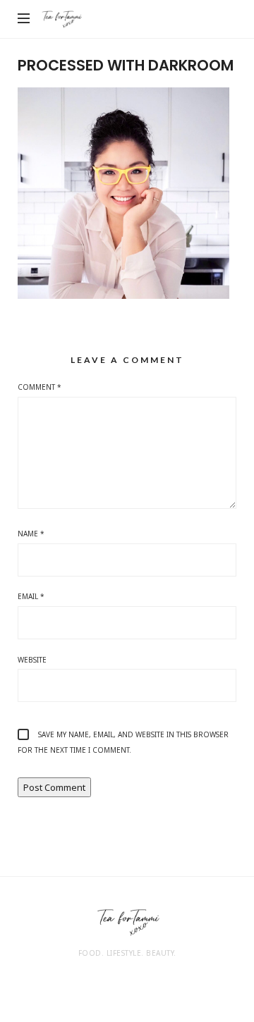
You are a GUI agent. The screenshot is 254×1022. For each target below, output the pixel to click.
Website (32, 660)
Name (31, 533)
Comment (39, 387)
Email (31, 596)
